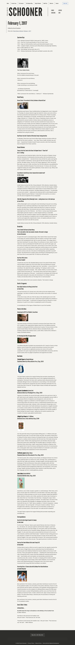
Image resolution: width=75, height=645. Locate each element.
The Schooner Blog (29, 3)
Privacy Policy (31, 643)
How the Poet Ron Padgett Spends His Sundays (27, 520)
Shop (59, 12)
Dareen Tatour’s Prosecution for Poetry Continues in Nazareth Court (31, 100)
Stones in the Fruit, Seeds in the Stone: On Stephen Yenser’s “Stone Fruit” (32, 151)
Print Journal (21, 3)
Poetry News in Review (18, 31)
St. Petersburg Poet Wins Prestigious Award (26, 336)
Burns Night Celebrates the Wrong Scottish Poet (27, 287)
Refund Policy (38, 643)
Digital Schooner (38, 3)
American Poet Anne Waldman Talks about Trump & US (28, 542)
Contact (57, 3)
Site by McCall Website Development (51, 643)
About (8, 3)
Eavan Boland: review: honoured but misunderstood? (31, 173)
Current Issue (14, 3)
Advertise (51, 3)
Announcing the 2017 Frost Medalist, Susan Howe (27, 312)
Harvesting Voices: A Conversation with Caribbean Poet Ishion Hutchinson (32, 567)
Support (60, 10)
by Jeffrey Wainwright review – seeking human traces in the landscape (36, 199)
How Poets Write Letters (22, 258)
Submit (52, 10)
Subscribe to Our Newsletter (37, 635)
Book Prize (45, 3)
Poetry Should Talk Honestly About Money (26, 230)
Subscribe (65, 3)
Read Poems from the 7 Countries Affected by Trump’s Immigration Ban (32, 136)
